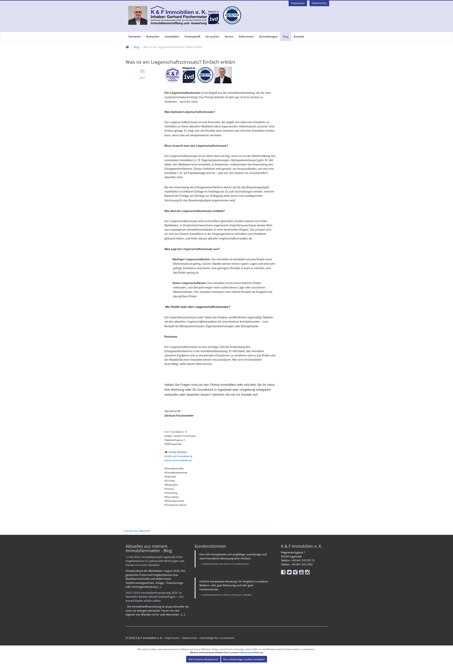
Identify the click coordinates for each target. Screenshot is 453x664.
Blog (285, 36)
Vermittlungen (268, 36)
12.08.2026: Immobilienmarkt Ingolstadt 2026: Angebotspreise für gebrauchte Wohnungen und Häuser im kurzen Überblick (155, 561)
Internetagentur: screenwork (217, 638)
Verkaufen (152, 36)
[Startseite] (127, 47)
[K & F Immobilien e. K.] (183, 15)
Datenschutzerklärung (251, 652)
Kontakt (299, 36)
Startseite (134, 36)
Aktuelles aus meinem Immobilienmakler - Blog (149, 548)
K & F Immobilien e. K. (301, 546)
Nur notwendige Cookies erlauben (244, 659)
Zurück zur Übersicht (137, 531)
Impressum (172, 638)
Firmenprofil (192, 36)
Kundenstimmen (210, 546)
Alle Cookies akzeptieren (203, 659)
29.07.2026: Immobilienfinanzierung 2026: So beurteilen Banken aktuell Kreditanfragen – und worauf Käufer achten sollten (154, 596)
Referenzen (246, 36)
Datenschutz (189, 638)
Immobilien (172, 36)
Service (229, 36)
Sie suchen (212, 36)
